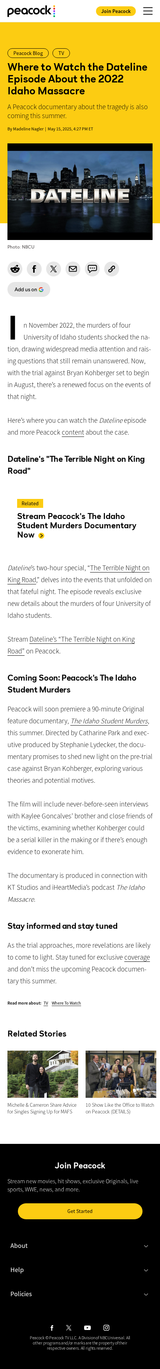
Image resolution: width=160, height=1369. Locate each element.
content (73, 432)
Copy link (111, 269)
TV (46, 1003)
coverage (137, 957)
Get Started (80, 1211)
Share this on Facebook (34, 269)
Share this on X (53, 269)
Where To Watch (66, 1003)
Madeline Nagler (28, 129)
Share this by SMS (92, 269)
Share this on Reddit (14, 269)
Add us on (22, 291)
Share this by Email (72, 269)
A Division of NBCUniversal (101, 1337)
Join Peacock (116, 11)
